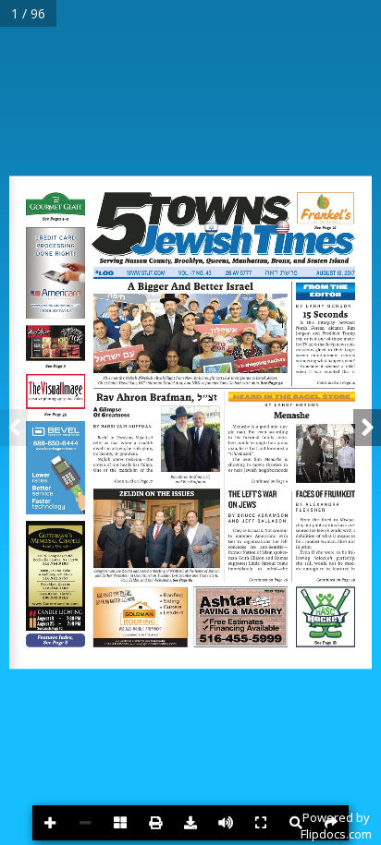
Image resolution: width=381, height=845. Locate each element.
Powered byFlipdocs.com (336, 825)
